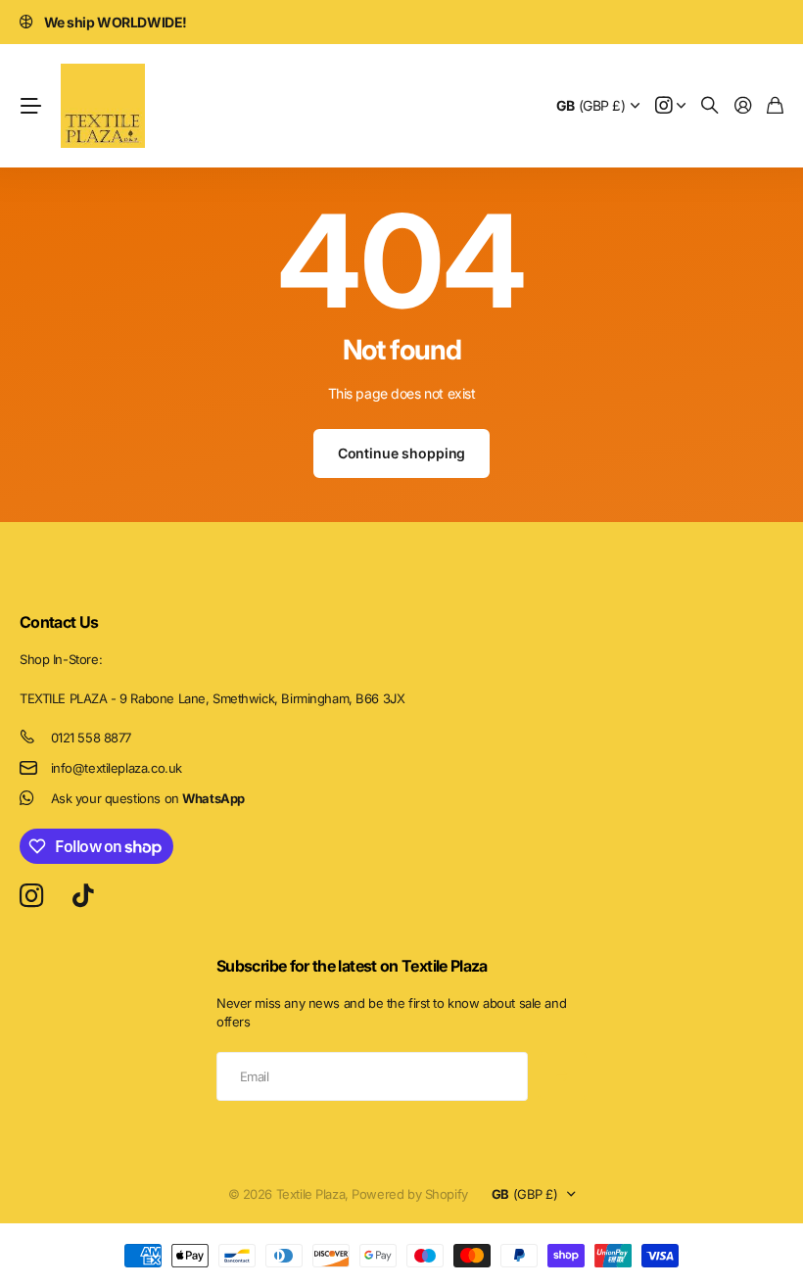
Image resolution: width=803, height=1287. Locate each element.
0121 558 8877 (91, 737)
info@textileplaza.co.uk (116, 768)
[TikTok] (82, 896)
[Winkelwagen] (775, 106)
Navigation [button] (30, 105)
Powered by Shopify (409, 1194)
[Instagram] (31, 896)
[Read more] (670, 106)
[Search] (710, 106)
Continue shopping (402, 453)
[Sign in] (743, 106)
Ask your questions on (148, 798)
